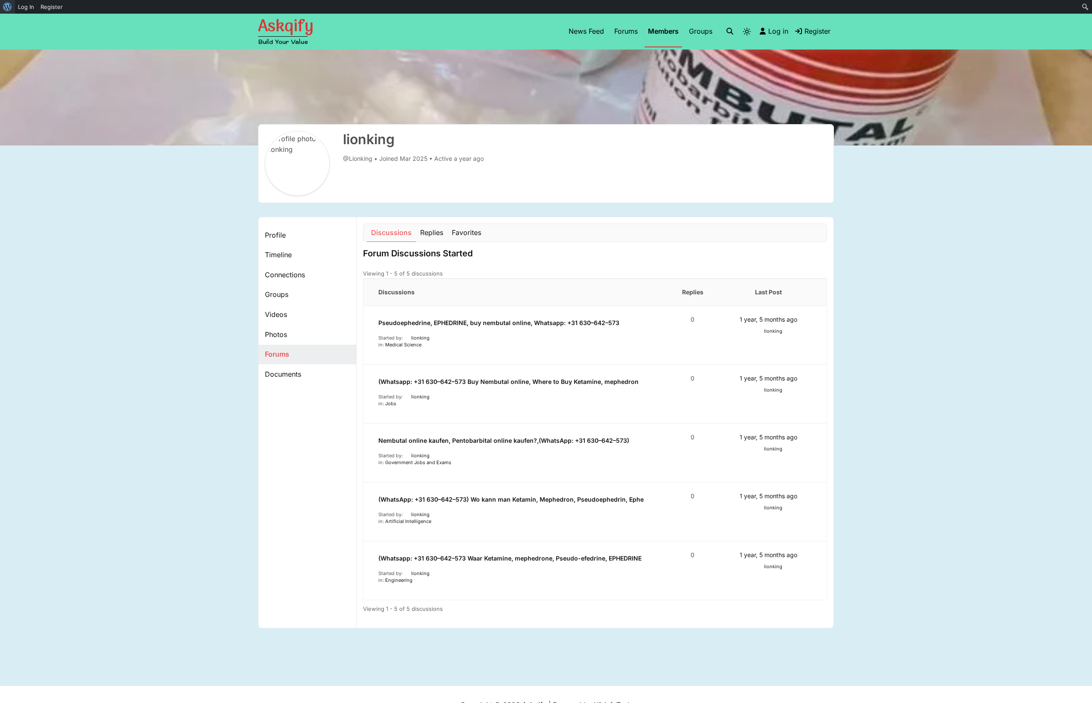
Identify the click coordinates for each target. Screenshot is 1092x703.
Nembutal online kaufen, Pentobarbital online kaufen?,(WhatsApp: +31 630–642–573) (503, 440)
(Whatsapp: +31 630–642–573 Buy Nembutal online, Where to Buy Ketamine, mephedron (508, 381)
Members (663, 31)
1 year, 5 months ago (768, 319)
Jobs (390, 404)
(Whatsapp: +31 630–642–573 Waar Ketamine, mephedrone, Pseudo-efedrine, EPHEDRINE (510, 558)
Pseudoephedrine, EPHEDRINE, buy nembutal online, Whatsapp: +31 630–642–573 (498, 322)
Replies (431, 232)
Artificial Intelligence (408, 521)
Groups (700, 31)
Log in (778, 31)
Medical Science (403, 345)
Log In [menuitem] (26, 6)
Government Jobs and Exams (418, 462)
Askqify (286, 27)
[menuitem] (7, 7)
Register (817, 31)
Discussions (391, 232)
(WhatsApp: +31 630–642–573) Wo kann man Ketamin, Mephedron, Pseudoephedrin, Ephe (511, 499)
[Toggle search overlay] (729, 31)
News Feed (586, 31)
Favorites (466, 232)
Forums (626, 31)
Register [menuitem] (52, 6)
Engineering (398, 580)
